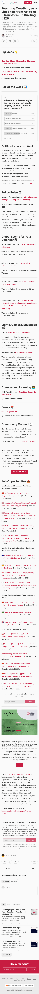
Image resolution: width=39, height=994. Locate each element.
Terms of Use (28, 844)
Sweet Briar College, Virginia (13, 528)
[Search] (35, 904)
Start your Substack (14, 985)
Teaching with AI (9, 412)
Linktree (21, 811)
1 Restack (13, 855)
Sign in (35, 2)
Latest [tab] (9, 904)
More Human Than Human (19, 332)
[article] (19, 916)
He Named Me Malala (24, 352)
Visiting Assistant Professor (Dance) (18, 526)
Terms (34, 979)
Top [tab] (4, 904)
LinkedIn (14, 811)
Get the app (29, 985)
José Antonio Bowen (11, 416)
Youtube (5, 814)
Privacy (29, 979)
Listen (35, 36)
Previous (7, 868)
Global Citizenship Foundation (17, 774)
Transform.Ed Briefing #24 (12, 928)
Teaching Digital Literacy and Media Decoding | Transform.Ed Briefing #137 (14, 912)
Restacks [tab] (14, 881)
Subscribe (28, 2)
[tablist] (10, 881)
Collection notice (19, 981)
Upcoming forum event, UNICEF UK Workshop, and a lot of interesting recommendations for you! (13, 944)
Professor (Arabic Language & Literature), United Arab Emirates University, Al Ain (15, 538)
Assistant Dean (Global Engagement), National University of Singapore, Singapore (18, 575)
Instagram (6, 811)
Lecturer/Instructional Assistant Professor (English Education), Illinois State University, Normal (19, 515)
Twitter (28, 811)
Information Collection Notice (20, 846)
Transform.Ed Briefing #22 (12, 941)
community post (28, 441)
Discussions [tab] (16, 904)
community (28, 183)
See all (5, 955)
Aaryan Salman (10, 35)
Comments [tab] (6, 881)
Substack (10, 990)
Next (32, 868)
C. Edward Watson (27, 416)
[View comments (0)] (10, 41)
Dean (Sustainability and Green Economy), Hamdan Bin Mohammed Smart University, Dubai (19, 585)
